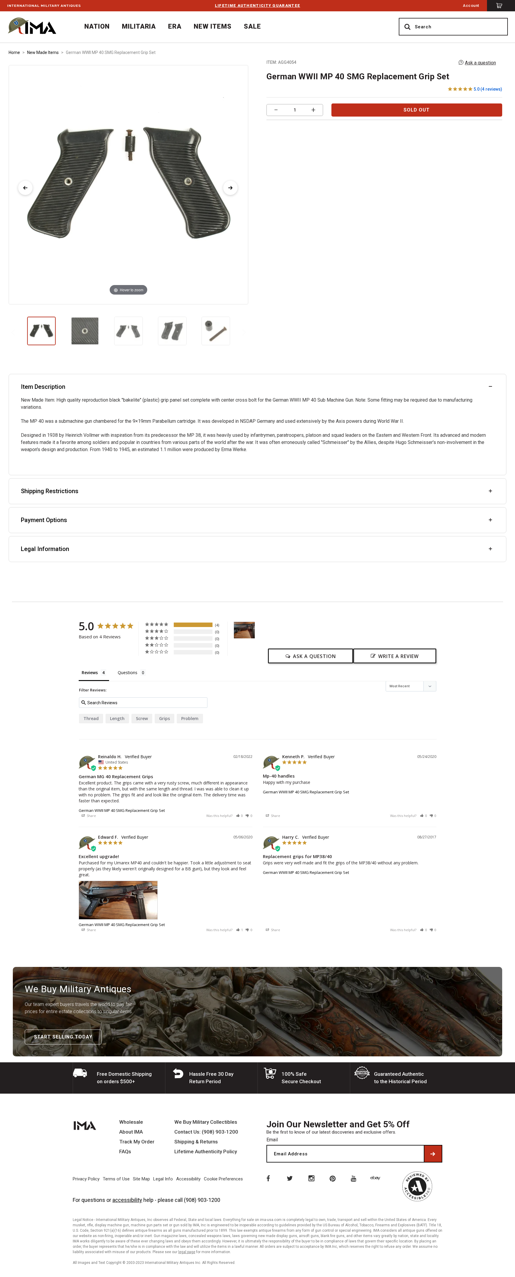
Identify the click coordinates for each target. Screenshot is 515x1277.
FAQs (125, 1151)
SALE (252, 26)
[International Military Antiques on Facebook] (267, 1178)
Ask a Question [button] (314, 656)
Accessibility (188, 1179)
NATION (97, 26)
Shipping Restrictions (49, 491)
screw (142, 718)
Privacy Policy (86, 1179)
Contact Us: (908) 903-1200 (206, 1131)
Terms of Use (116, 1179)
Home (14, 52)
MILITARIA (139, 26)
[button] (239, 815)
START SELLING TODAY (63, 1037)
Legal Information (45, 548)
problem (189, 718)
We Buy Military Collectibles (205, 1122)
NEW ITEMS (213, 26)
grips (164, 718)
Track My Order (136, 1141)
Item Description (43, 386)
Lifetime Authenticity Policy (205, 1151)
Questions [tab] (127, 672)
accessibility (127, 1200)
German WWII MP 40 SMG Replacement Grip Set (122, 810)
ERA (175, 26)
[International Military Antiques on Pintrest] (333, 1178)
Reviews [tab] (90, 672)
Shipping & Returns (196, 1141)
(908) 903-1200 (202, 1200)
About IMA (131, 1131)
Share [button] (91, 815)
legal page (186, 1252)
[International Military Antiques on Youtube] (354, 1178)
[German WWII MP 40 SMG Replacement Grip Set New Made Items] (41, 331)
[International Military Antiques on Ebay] (376, 1178)
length (117, 718)
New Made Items (43, 52)
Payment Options (44, 520)
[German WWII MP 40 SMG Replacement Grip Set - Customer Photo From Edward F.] (244, 630)
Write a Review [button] (398, 656)
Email (272, 1140)
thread (91, 718)
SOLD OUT (417, 110)
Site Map (141, 1179)
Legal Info (163, 1179)
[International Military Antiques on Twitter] (289, 1178)
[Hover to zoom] (128, 184)
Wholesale (131, 1122)
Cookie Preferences (223, 1179)
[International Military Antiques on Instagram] (311, 1178)
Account (471, 5)
